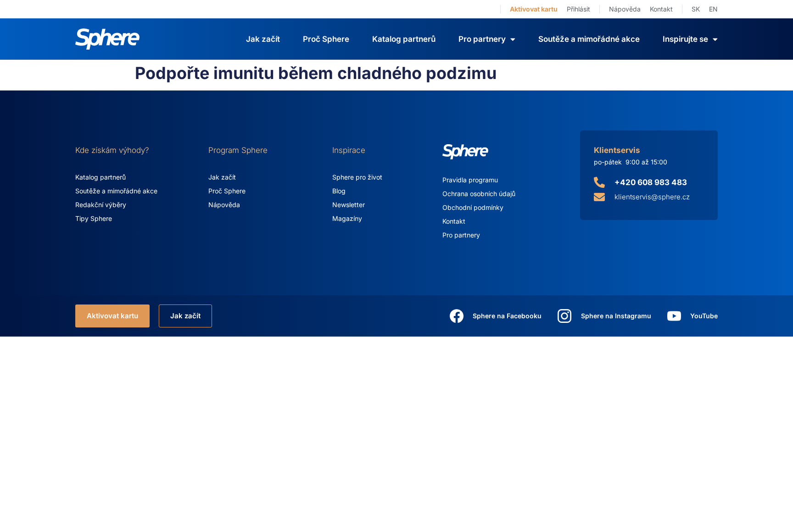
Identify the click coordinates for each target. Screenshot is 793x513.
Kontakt (661, 9)
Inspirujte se (685, 39)
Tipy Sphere (93, 218)
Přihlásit (578, 9)
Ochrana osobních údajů (478, 193)
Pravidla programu (470, 180)
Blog (339, 191)
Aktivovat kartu (534, 9)
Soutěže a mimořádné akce (589, 39)
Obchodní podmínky (472, 207)
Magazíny (347, 218)
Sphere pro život (357, 177)
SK (696, 9)
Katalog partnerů (404, 39)
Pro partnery (461, 235)
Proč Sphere (326, 39)
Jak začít (263, 39)
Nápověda (625, 9)
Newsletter (348, 205)
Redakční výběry (100, 205)
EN (713, 9)
